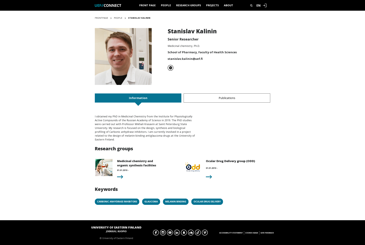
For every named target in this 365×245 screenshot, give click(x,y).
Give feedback (267, 233)
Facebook (156, 233)
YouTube (170, 233)
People (166, 5)
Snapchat (184, 233)
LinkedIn (177, 233)
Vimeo (205, 233)
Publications (227, 98)
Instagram (163, 233)
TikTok (198, 233)
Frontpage (101, 18)
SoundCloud (191, 233)
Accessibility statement (231, 233)
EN (258, 5)
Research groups (188, 5)
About (228, 5)
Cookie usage (251, 233)
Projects (212, 5)
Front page (147, 5)
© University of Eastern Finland (116, 232)
